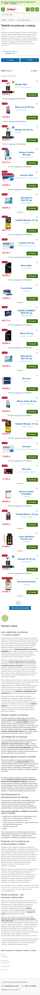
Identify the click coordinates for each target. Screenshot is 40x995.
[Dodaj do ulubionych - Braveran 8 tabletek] (37, 375)
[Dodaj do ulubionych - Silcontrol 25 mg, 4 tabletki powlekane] (37, 466)
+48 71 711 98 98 (30, 986)
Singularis (6, 957)
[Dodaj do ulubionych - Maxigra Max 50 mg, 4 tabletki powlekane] (37, 81)
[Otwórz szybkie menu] (3, 9)
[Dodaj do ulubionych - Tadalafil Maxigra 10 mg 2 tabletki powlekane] (37, 421)
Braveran (6, 45)
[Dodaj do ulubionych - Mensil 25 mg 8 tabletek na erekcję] (37, 330)
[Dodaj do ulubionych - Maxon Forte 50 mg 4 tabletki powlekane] (37, 104)
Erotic (4, 954)
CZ (11, 989)
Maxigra (22, 43)
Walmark (32, 43)
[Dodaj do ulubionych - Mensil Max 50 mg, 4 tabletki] (37, 262)
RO (17, 989)
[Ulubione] (28, 9)
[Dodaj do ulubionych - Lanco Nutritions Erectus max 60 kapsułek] (37, 533)
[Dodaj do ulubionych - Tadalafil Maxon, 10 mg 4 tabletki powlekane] (37, 511)
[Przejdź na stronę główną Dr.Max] (11, 9)
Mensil (27, 43)
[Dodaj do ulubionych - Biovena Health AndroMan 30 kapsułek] (37, 488)
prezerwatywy (7, 889)
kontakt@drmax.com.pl (11, 986)
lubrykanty (15, 889)
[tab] (10, 53)
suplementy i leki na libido (17, 705)
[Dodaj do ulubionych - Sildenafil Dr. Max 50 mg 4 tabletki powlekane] (37, 195)
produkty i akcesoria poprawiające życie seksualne (19, 887)
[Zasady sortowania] (12, 70)
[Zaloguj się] (32, 9)
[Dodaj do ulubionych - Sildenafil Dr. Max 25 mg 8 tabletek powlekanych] (37, 353)
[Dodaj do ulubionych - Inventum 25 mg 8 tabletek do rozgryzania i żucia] (37, 240)
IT (19, 989)
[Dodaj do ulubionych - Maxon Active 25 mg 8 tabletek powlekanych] (37, 398)
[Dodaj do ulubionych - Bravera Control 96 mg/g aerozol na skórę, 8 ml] (37, 149)
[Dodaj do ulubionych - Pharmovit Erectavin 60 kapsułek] (37, 578)
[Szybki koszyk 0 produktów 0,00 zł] (37, 9)
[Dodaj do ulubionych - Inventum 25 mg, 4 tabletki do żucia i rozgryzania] (37, 443)
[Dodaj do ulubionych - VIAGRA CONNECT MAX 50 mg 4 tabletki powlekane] (37, 307)
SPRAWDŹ (13, 3)
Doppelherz (6, 962)
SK (14, 989)
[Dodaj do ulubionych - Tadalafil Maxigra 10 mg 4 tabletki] (37, 217)
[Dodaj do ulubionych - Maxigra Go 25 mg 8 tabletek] (37, 126)
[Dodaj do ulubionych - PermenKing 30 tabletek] (37, 285)
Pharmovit (6, 970)
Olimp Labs (6, 966)
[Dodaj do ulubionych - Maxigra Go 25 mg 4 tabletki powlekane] (37, 556)
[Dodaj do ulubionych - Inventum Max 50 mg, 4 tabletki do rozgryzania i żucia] (37, 172)
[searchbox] (20, 14)
